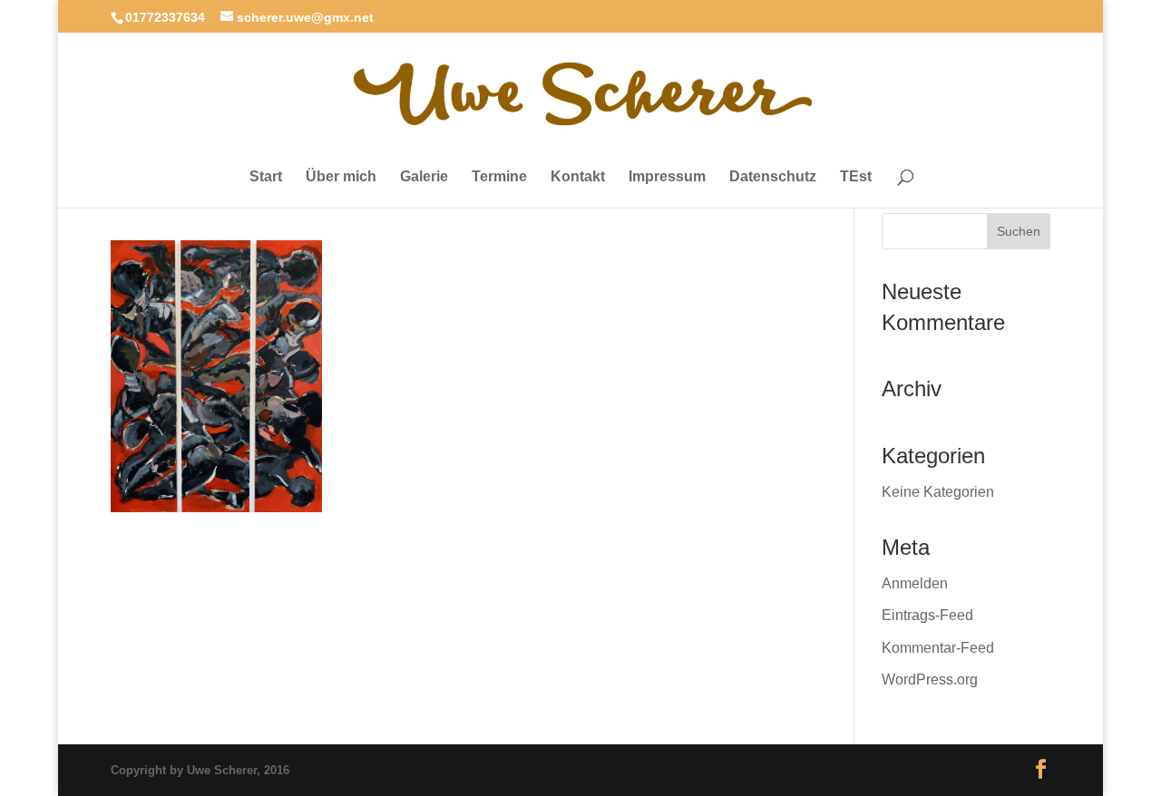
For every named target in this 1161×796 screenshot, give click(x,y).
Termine (499, 177)
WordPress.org (930, 679)
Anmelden (915, 583)
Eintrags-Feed (927, 615)
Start (265, 177)
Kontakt (578, 177)
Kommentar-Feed (938, 647)
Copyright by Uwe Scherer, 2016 (200, 770)
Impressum (667, 177)
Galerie (424, 177)
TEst (856, 177)
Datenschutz (772, 177)
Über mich (341, 177)
